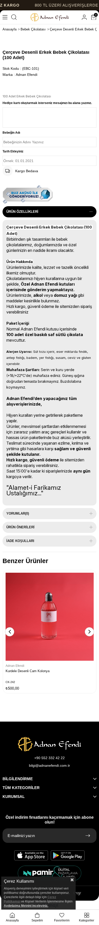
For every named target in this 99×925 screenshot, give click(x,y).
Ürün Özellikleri (22, 212)
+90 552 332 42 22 (49, 758)
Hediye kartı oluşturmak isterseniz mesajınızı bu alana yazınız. (47, 103)
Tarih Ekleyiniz (13, 151)
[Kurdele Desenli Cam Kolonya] (50, 617)
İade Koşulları (20, 541)
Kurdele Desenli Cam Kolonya (28, 671)
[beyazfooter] (49, 873)
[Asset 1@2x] (49, 744)
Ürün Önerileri (20, 527)
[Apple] (31, 855)
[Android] (68, 855)
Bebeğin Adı (11, 132)
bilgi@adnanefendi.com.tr (49, 765)
